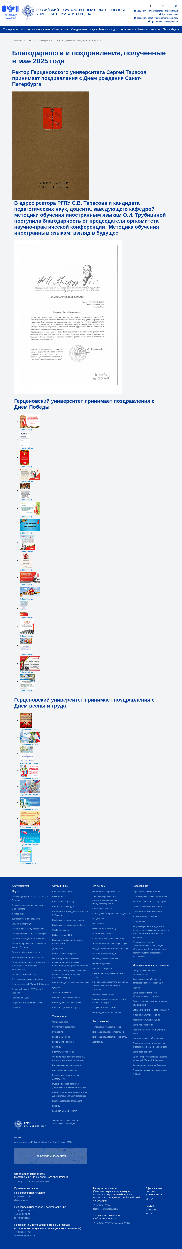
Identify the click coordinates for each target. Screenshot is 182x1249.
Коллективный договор (63, 901)
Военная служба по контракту (66, 1007)
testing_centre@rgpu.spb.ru (105, 1209)
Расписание (98, 923)
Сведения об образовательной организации (157, 11)
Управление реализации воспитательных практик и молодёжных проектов (104, 900)
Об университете (44, 40)
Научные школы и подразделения (28, 929)
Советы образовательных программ (150, 896)
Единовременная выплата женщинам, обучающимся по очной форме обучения (110, 985)
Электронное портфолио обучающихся (110, 943)
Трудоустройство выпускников (106, 1027)
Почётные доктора (61, 1037)
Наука (93, 29)
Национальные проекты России (27, 1003)
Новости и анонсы (149, 29)
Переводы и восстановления (106, 958)
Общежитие (98, 919)
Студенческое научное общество (28, 979)
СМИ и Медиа (171, 29)
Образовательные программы (147, 891)
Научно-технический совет (24, 974)
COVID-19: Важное (60, 930)
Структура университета (63, 1027)
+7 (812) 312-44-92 (23, 1182)
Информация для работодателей (108, 1032)
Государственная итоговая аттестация (110, 948)
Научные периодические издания (28, 939)
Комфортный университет (64, 1111)
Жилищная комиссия (62, 992)
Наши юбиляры (59, 896)
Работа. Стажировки (102, 968)
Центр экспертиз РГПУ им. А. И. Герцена (30, 984)
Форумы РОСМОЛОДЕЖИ (104, 1007)
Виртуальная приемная (63, 1052)
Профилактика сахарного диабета (68, 925)
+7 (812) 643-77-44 (101, 1205)
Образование (60, 29)
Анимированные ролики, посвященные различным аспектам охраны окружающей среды (70, 974)
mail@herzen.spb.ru (41, 1182)
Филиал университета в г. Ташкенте (149, 1065)
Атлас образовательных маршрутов (150, 901)
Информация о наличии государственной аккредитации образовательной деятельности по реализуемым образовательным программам (149, 949)
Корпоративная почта (62, 891)
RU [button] (175, 6)
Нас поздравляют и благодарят (72, 40)
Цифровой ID (58, 988)
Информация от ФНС (62, 935)
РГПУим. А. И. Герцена (35, 1125)
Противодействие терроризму (66, 1002)
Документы (97, 1042)
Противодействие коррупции (164, 21)
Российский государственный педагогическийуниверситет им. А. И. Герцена (80, 12)
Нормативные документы (145, 916)
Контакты (56, 1047)
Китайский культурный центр (146, 1015)
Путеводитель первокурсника (106, 891)
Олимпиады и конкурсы (103, 933)
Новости (16, 1008)
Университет (10, 29)
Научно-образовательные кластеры (29, 934)
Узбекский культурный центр (146, 1020)
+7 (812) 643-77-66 (23, 1196)
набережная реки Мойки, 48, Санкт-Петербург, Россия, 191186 (43, 1142)
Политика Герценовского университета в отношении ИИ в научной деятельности (30, 965)
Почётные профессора (63, 1042)
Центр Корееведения (143, 1025)
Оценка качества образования (147, 911)
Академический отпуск (103, 994)
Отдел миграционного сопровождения (151, 1010)
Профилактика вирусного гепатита (68, 920)
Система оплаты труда (63, 906)
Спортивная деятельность (64, 1070)
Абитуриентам (78, 29)
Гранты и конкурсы (21, 998)
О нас (29, 40)
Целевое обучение (101, 963)
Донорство (57, 948)
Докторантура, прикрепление (26, 919)
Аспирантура (18, 914)
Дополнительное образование (147, 906)
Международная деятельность (117, 29)
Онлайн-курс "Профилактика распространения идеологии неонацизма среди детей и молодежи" (70, 962)
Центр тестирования (142, 1052)
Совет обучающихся (102, 909)
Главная (18, 40)
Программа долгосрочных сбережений (70, 983)
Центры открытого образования (148, 1038)
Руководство (58, 1032)
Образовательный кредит (104, 953)
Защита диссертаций (22, 924)
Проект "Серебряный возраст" (66, 997)
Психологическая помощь (104, 928)
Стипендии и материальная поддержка (111, 914)
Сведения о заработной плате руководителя (157, 18)
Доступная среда (170, 14)
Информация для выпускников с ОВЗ (109, 1037)
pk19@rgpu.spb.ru (22, 1218)
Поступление (139, 921)
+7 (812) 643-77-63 (23, 1232)
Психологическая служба (64, 953)
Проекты (56, 1106)
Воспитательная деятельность (66, 1065)
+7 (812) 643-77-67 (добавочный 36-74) (111, 1223)
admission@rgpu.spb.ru (24, 1235)
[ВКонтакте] (148, 1199)
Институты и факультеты (35, 29)
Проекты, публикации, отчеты (26, 952)
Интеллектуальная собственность (28, 957)
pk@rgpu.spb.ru (21, 1200)
